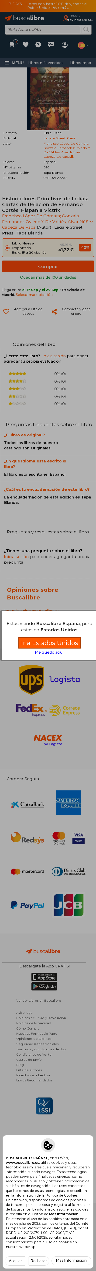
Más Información (71, 1260)
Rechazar (39, 1261)
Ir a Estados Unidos (49, 642)
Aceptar (15, 1261)
